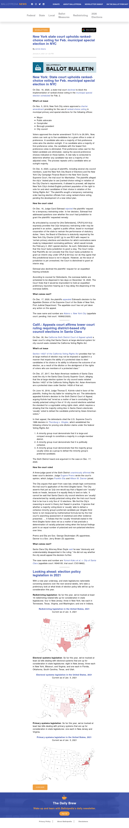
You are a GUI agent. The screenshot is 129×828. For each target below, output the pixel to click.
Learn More (40, 787)
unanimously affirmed (80, 472)
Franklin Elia (60, 478)
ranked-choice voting (77, 109)
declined (71, 89)
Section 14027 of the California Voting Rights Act (56, 353)
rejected (69, 208)
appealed (67, 299)
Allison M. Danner (78, 478)
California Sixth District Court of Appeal (66, 337)
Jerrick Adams (40, 49)
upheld (89, 337)
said (71, 549)
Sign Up (64, 814)
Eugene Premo (68, 475)
